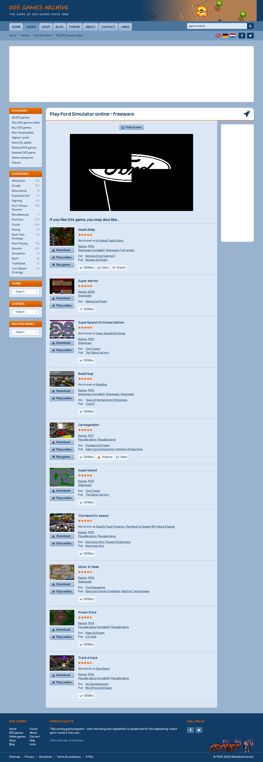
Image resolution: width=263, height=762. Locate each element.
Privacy (29, 757)
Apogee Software (96, 260)
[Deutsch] (225, 36)
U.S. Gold (90, 636)
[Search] (250, 26)
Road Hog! (85, 373)
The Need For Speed (93, 516)
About (90, 27)
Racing (82, 246)
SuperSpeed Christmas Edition (101, 322)
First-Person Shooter (25, 207)
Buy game (63, 264)
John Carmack (59, 740)
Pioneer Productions (118, 542)
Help (32, 740)
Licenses (18, 303)
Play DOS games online (26, 122)
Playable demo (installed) (94, 627)
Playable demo (87, 439)
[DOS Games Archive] (38, 10)
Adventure (25, 180)
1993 (91, 578)
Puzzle (25, 224)
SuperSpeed (87, 470)
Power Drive (87, 612)
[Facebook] (242, 35)
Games (31, 27)
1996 (91, 246)
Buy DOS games (21, 127)
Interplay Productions (129, 449)
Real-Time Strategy (25, 236)
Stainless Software (97, 445)
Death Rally (86, 230)
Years (16, 283)
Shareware (112, 250)
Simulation (25, 253)
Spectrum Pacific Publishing (102, 591)
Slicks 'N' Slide (88, 567)
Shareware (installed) (91, 250)
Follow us (195, 721)
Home (16, 27)
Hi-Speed (102, 240)
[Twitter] (250, 35)
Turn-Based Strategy (25, 270)
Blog (60, 27)
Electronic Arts (94, 542)
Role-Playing (25, 243)
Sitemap (14, 757)
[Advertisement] (131, 74)
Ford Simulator (43, 35)
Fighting (25, 200)
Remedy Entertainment (100, 256)
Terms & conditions (69, 757)
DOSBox (89, 267)
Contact (108, 27)
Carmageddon (88, 425)
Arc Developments (97, 684)
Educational (25, 190)
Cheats (16, 162)
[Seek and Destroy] (199, 10)
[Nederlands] (232, 36)
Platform (25, 219)
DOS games (18, 721)
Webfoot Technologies (135, 591)
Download (63, 250)
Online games (17, 736)
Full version (127, 250)
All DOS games (20, 117)
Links (125, 27)
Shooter (25, 248)
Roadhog (101, 384)
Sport (25, 258)
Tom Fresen (92, 348)
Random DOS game (24, 152)
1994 (91, 623)
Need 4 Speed (166, 526)
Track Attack (88, 658)
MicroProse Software (98, 688)
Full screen (133, 127)
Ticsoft (90, 404)
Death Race (116, 240)
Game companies (23, 157)
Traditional (25, 263)
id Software (76, 740)
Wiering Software (96, 301)
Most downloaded (23, 132)
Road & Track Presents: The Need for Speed (123, 526)
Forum (74, 27)
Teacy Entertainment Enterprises (106, 400)
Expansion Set (25, 195)
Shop (46, 27)
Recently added (21, 142)
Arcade (25, 185)
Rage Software (95, 633)
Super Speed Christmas (110, 333)
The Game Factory (97, 352)
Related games (23, 324)
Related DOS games (24, 147)
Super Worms (88, 281)
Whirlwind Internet (242, 757)
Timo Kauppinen (95, 587)
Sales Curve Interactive (100, 449)
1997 (91, 435)
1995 (91, 339)
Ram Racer (103, 668)
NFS (153, 526)
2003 (91, 292)
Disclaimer (45, 757)
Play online (63, 257)
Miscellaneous (25, 214)
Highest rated (20, 137)
